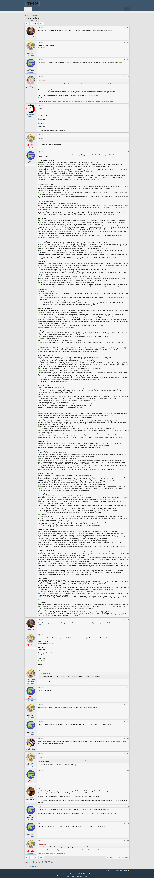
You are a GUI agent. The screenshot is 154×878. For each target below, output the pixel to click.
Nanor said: (42, 757)
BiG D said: (42, 80)
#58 (128, 806)
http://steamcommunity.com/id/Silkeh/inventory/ (99, 101)
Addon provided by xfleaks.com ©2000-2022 (77, 876)
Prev (27, 24)
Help (125, 870)
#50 (128, 670)
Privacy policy (119, 870)
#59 (128, 823)
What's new (36, 9)
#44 (128, 76)
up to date (44, 707)
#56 (128, 771)
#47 (128, 152)
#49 (128, 635)
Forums (28, 9)
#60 (128, 840)
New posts (27, 12)
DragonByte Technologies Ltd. (94, 875)
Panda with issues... (31, 115)
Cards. (40, 624)
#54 (128, 738)
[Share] (125, 27)
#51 (128, 687)
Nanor (31, 748)
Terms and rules (110, 870)
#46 (128, 134)
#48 (128, 619)
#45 (128, 105)
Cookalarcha (31, 37)
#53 (128, 721)
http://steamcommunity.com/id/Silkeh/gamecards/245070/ (66, 101)
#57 (128, 788)
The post (40, 690)
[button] (42, 9)
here (104, 826)
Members (47, 9)
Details (102, 875)
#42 (128, 42)
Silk (30, 86)
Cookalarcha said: (43, 673)
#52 (128, 704)
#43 (128, 59)
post (43, 809)
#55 (128, 753)
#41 (128, 27)
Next (41, 24)
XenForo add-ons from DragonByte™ (72, 875)
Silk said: (41, 138)
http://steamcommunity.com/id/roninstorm (51, 854)
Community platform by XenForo (77, 873)
